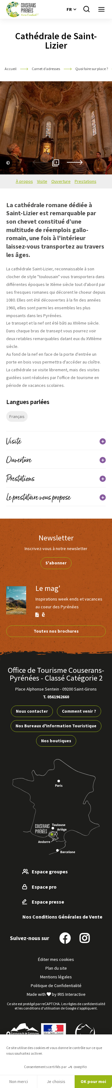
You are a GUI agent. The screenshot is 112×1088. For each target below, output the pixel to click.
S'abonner (56, 563)
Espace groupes (50, 871)
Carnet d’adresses (46, 68)
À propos (24, 181)
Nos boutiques (56, 741)
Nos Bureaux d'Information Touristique (56, 726)
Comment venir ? (79, 711)
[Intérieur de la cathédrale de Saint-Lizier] (6, 170)
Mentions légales (56, 977)
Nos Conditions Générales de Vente (62, 917)
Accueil (10, 68)
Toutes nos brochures (56, 631)
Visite (42, 181)
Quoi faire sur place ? (92, 68)
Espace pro (44, 887)
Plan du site (56, 968)
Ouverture (61, 181)
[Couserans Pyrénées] (22, 9)
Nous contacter (32, 711)
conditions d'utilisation (41, 1008)
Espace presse (48, 902)
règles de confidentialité (86, 1003)
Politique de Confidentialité (56, 985)
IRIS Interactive (72, 994)
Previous (40, 162)
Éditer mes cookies (56, 959)
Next (75, 162)
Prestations (85, 181)
